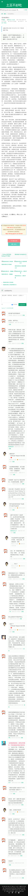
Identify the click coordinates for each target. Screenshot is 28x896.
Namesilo (19, 888)
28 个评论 (4, 23)
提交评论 (23, 304)
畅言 (5, 14)
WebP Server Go (16, 889)
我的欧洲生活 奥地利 (8, 282)
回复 (24, 315)
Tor (10, 611)
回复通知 (15, 304)
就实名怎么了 (13, 530)
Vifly (9, 737)
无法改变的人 (5, 17)
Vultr (24, 888)
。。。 (10, 483)
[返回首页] (2, 14)
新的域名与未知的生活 (20, 254)
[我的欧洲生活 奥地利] (7, 261)
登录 (26, 10)
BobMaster (11, 446)
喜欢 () (15, 240)
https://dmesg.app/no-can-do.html (14, 233)
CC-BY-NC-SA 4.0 (6, 886)
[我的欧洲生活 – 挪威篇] (7, 271)
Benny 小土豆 (11, 19)
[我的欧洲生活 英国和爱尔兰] (20, 262)
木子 (9, 782)
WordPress (13, 888)
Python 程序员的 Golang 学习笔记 (6, 255)
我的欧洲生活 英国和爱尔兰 (10, 284)
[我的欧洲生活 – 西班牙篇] (20, 272)
